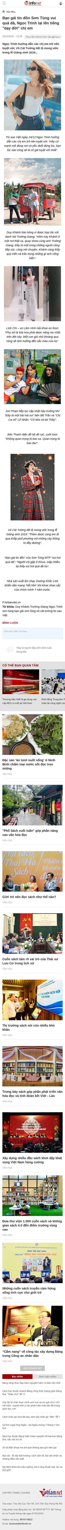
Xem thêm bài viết (32, 1368)
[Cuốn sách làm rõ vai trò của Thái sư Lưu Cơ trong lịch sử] (32, 933)
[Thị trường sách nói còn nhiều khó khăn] (32, 1000)
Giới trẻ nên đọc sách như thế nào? (29, 897)
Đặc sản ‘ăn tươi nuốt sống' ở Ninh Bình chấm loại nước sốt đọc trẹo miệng (28, 764)
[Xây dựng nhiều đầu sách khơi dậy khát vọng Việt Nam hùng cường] (32, 1132)
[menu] (4, 3)
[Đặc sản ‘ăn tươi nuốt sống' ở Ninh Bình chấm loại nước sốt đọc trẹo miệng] (32, 734)
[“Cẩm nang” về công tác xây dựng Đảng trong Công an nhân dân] (32, 1326)
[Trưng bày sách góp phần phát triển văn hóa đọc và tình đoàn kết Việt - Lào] (32, 1066)
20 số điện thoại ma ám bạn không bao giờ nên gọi (29, 1447)
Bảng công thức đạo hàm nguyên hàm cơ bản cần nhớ (31, 1382)
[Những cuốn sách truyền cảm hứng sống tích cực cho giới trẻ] (32, 1263)
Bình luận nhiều (47, 1376)
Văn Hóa (10, 12)
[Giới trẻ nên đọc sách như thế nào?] (32, 871)
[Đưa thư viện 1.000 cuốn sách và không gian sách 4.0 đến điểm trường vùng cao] (32, 1195)
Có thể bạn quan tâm (20, 665)
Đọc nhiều (17, 1376)
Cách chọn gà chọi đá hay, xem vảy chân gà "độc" (28, 1416)
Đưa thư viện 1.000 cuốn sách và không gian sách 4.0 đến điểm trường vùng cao (32, 1225)
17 (23, 1394)
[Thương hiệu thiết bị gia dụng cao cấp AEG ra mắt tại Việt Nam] (20, 681)
